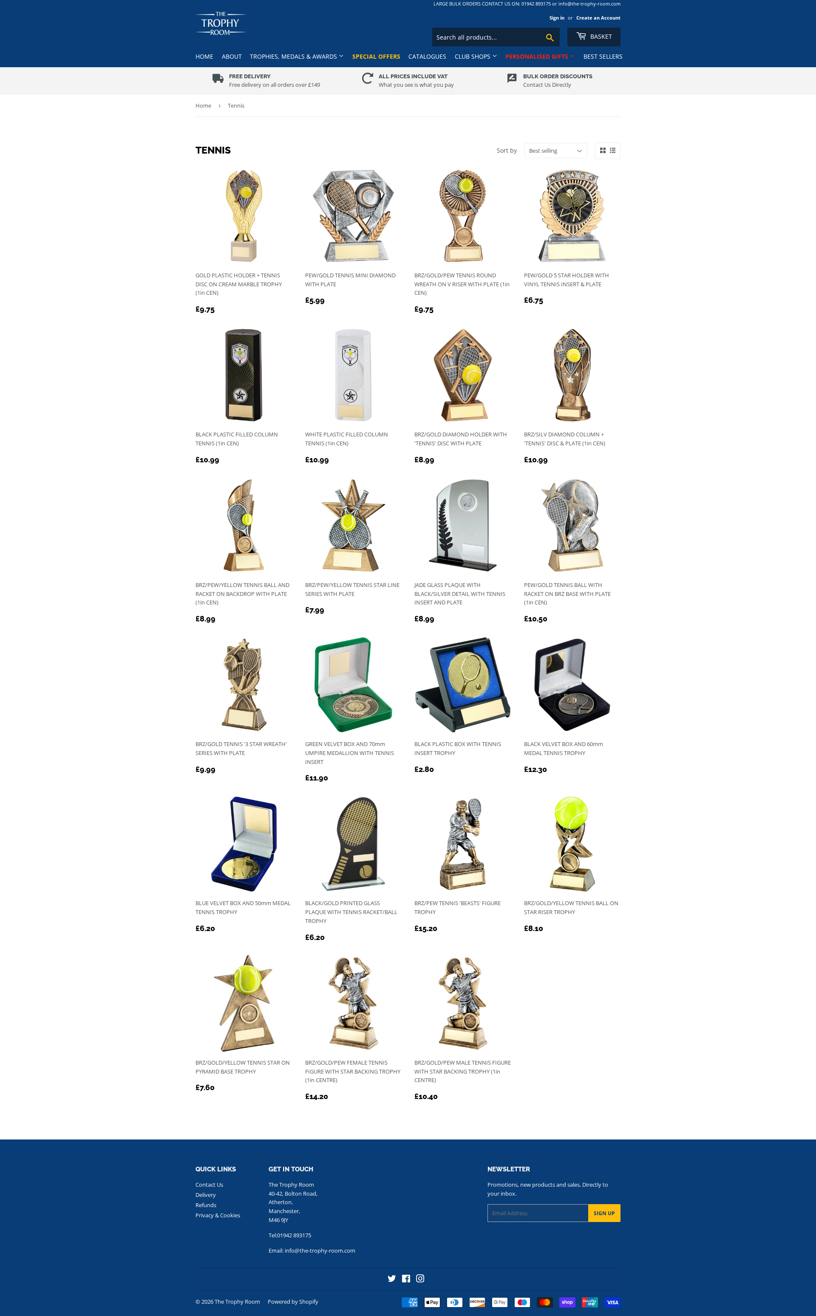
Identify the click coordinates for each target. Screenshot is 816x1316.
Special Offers (376, 56)
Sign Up (604, 1213)
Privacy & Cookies (218, 1215)
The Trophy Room (237, 1301)
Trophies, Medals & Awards (294, 56)
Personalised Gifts (537, 56)
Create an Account (598, 17)
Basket (600, 36)
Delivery (206, 1195)
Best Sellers (603, 56)
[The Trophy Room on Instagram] (420, 1279)
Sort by (507, 150)
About (232, 56)
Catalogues (427, 56)
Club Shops (473, 56)
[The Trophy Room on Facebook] (406, 1279)
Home (204, 56)
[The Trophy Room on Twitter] (392, 1279)
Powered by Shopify (293, 1301)
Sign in (557, 17)
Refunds (206, 1205)
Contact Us (209, 1184)
